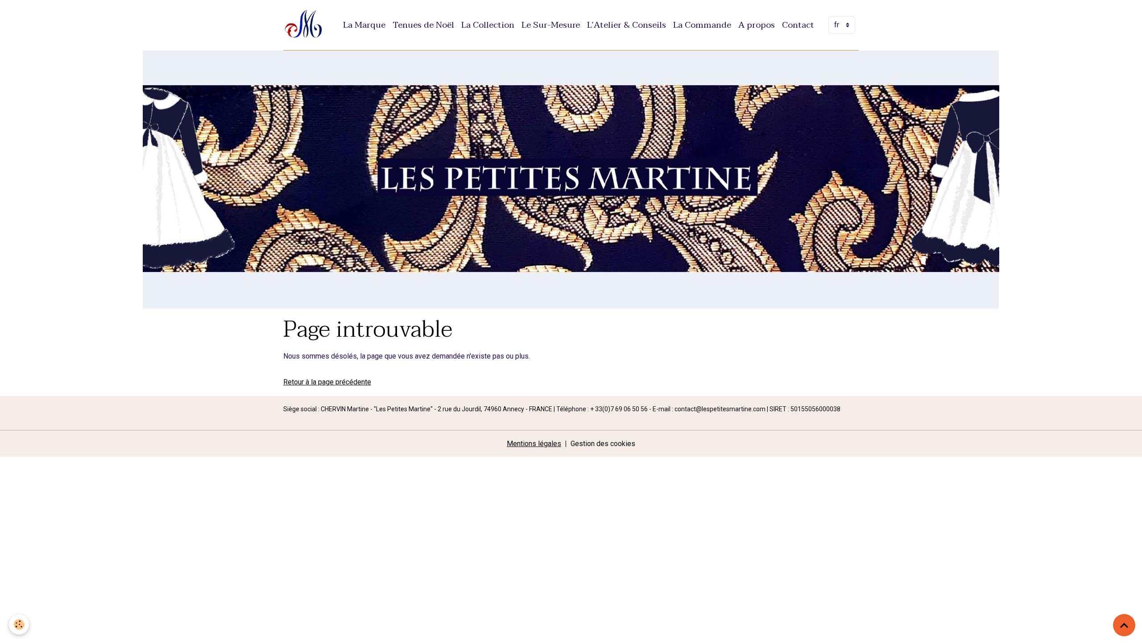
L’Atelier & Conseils (626, 24)
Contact (798, 24)
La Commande (702, 24)
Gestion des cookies (603, 443)
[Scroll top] (1124, 625)
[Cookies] (19, 624)
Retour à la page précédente (327, 382)
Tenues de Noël (423, 24)
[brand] (305, 25)
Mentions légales (534, 443)
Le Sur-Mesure (550, 24)
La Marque (364, 24)
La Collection (487, 24)
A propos (756, 24)
